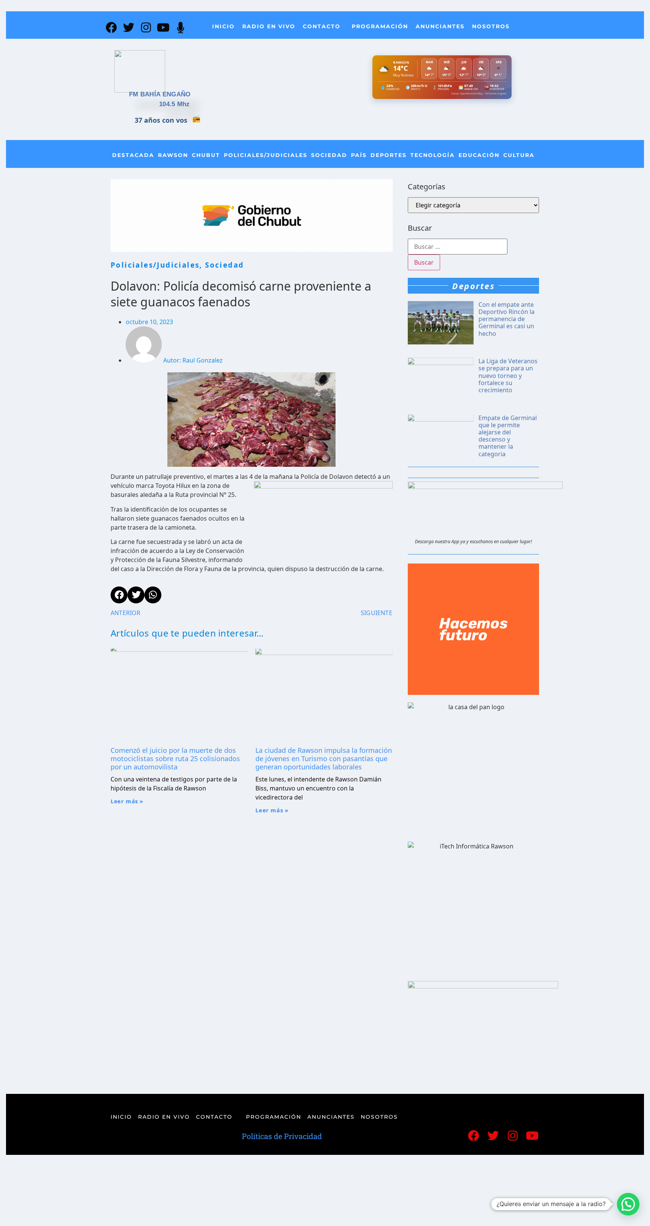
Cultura (519, 155)
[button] (628, 1204)
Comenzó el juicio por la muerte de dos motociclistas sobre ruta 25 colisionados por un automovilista (175, 758)
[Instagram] (146, 27)
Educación (479, 155)
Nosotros (491, 26)
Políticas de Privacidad (282, 1136)
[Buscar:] (457, 246)
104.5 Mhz (174, 104)
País (359, 155)
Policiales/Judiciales (265, 155)
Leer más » (127, 801)
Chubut (206, 155)
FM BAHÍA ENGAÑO (160, 94)
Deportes (389, 155)
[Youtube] (163, 27)
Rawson (173, 155)
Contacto (321, 26)
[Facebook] (111, 27)
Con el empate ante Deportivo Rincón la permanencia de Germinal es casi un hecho (506, 319)
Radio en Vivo (268, 26)
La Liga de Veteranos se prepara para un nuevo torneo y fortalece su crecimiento (508, 375)
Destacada (133, 155)
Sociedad (329, 155)
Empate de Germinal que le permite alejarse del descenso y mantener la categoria (507, 436)
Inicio (223, 26)
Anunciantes (440, 26)
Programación (380, 26)
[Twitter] (128, 27)
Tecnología (432, 155)
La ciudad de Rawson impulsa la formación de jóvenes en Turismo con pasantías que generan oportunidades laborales (323, 758)
